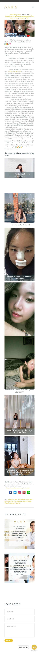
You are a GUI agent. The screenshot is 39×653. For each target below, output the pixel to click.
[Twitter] (15, 492)
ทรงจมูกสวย (17, 501)
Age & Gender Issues (19, 527)
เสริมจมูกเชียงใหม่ (14, 503)
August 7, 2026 (19, 540)
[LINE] (28, 492)
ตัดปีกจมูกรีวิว (8, 501)
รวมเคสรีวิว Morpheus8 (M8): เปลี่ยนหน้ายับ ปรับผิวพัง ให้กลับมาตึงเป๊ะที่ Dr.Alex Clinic (19, 567)
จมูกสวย (29, 499)
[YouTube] (24, 492)
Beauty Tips (13, 14)
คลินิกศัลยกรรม (12, 499)
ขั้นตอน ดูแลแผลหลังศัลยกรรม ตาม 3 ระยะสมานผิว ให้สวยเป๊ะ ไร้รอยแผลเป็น (19, 534)
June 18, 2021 (25, 14)
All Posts (16, 18)
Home (11, 18)
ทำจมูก (23, 501)
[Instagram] (19, 492)
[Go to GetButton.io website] (34, 651)
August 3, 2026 (19, 574)
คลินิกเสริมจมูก (22, 499)
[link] (14, 72)
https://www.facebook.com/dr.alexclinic (18, 488)
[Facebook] (10, 492)
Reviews (18, 14)
